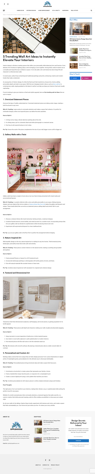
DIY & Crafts (56, 10)
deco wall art (56, 84)
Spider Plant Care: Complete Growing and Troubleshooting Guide (85, 49)
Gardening (65, 10)
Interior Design (31, 10)
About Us (38, 465)
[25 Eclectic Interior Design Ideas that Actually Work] (81, 28)
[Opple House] (47, 4)
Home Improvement (44, 10)
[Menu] (4, 10)
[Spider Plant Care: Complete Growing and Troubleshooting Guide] (74, 51)
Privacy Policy (77, 446)
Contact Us (46, 465)
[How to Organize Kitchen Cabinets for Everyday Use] (74, 66)
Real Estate (74, 10)
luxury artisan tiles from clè (37, 204)
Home (4, 14)
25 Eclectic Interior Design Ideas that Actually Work (81, 39)
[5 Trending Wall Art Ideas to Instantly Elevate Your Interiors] (34, 52)
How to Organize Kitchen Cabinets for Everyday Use (84, 64)
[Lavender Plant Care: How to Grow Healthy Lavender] (74, 58)
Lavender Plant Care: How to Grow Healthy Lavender (85, 57)
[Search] (91, 10)
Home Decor (20, 10)
